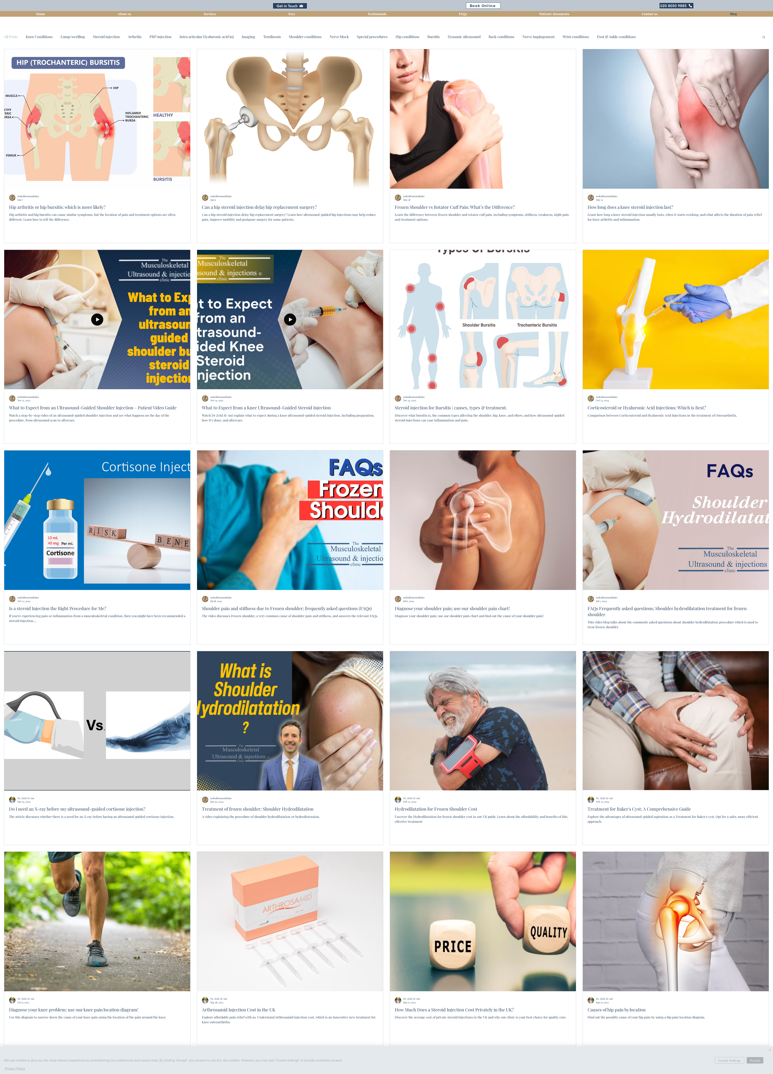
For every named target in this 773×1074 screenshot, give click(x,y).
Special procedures (372, 36)
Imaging (248, 36)
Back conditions (501, 36)
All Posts (11, 36)
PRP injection (161, 36)
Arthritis (135, 36)
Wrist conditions (576, 36)
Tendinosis (272, 36)
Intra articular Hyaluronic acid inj (207, 36)
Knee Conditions (39, 36)
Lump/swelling (73, 36)
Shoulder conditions (305, 36)
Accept (755, 1060)
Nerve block (339, 36)
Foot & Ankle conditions (616, 36)
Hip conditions (407, 36)
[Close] (769, 1050)
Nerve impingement (538, 36)
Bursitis (433, 36)
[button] (764, 37)
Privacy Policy (15, 1068)
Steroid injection (106, 36)
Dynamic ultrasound (464, 36)
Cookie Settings (729, 1060)
